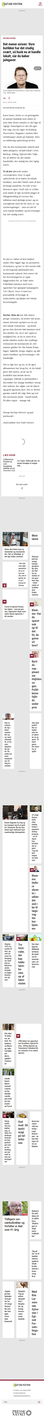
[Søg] (39, 1401)
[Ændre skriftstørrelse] (4, 98)
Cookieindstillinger (19, 1393)
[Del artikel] (9, 98)
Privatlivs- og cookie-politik (22, 1390)
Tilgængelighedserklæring (21, 1396)
